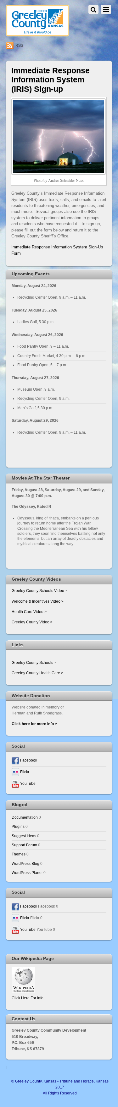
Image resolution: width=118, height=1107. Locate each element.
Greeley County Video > (32, 622)
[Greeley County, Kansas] (37, 34)
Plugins (18, 826)
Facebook (28, 760)
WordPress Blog (25, 863)
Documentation (25, 817)
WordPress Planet (27, 873)
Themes (18, 854)
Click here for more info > (34, 724)
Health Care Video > (29, 612)
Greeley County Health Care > (37, 673)
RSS (19, 45)
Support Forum (24, 845)
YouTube (27, 783)
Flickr (24, 772)
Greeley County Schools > (34, 662)
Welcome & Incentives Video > (38, 601)
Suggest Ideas (24, 836)
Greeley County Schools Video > (39, 591)
